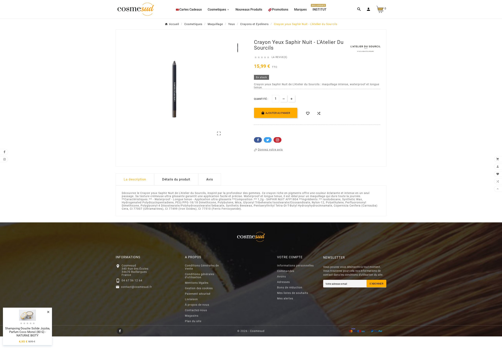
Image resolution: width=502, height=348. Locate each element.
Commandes (285, 271)
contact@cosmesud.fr (136, 286)
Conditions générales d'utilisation (199, 276)
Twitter (268, 140)
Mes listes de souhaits (292, 293)
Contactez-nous (196, 310)
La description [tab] (135, 179)
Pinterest (277, 140)
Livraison (191, 299)
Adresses (283, 282)
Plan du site (193, 321)
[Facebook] (120, 331)
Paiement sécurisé (197, 293)
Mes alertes (285, 298)
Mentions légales (196, 282)
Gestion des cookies (199, 288)
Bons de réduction (289, 287)
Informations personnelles (295, 265)
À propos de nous (197, 304)
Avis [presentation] (209, 179)
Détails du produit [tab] (176, 179)
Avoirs (281, 276)
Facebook (258, 140)
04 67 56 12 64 (132, 280)
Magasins (191, 315)
